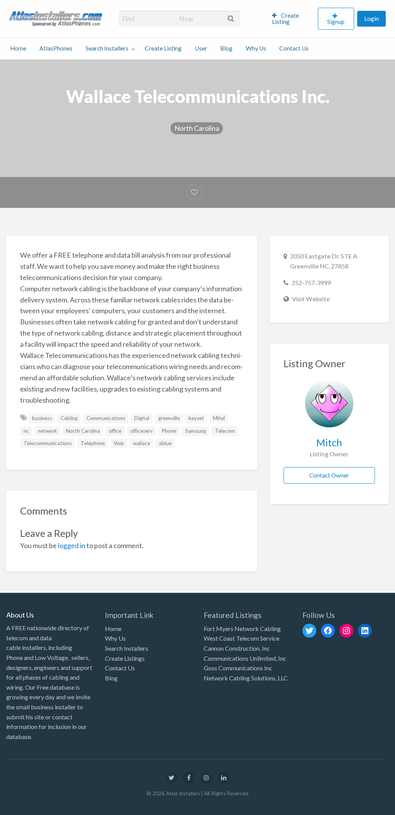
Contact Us (294, 48)
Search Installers (107, 48)
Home (18, 48)
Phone (169, 431)
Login (371, 18)
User (201, 48)
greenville (169, 418)
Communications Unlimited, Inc (245, 658)
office (115, 431)
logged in (71, 545)
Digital (141, 418)
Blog (226, 48)
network (47, 431)
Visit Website (311, 298)
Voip (119, 443)
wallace (141, 443)
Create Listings (125, 658)
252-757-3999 (311, 282)
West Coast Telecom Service (241, 638)
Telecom (225, 431)
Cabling (69, 418)
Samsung (195, 431)
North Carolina (196, 128)
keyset (196, 418)
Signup (335, 21)
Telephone (93, 443)
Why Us (256, 48)
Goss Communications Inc (238, 668)
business (42, 418)
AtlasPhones (56, 48)
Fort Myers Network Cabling (242, 628)
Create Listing (285, 18)
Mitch (329, 442)
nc (26, 431)
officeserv (141, 431)
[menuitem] (291, 19)
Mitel (219, 418)
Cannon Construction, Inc (237, 648)
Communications (105, 418)
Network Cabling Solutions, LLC (246, 678)
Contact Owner (329, 475)
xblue (165, 443)
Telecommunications (48, 443)
